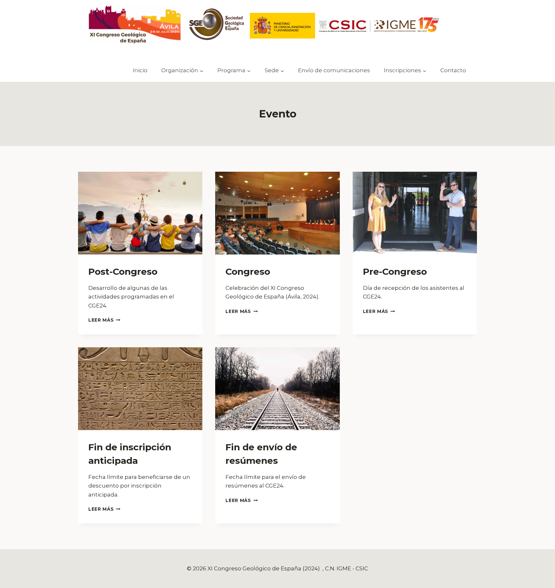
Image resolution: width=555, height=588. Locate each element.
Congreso (247, 271)
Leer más (104, 320)
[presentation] (140, 213)
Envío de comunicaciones (334, 70)
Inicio (140, 70)
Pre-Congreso (395, 271)
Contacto (453, 70)
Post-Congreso (122, 271)
